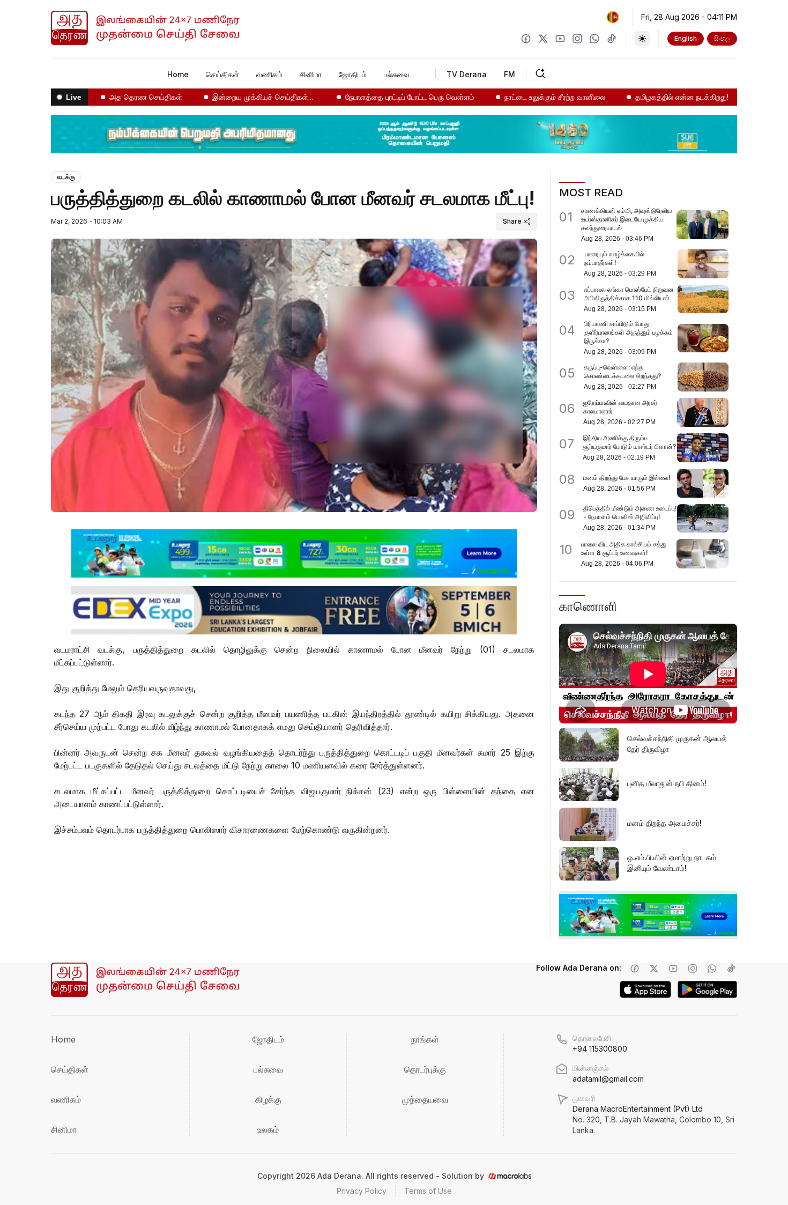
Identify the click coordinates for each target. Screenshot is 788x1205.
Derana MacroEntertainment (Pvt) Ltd (653, 1119)
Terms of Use (428, 1190)
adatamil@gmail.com (608, 1078)
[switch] (642, 38)
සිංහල (722, 38)
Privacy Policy (361, 1190)
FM (509, 74)
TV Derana (467, 74)
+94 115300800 (600, 1048)
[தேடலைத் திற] (573, 73)
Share (512, 221)
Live (73, 97)
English (685, 38)
